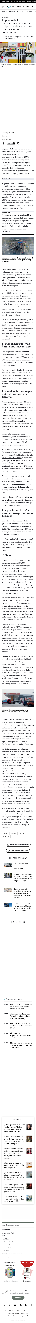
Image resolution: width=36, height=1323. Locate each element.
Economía (20, 11)
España (12, 11)
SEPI (3, 1236)
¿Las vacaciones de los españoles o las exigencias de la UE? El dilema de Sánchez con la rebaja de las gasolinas (23, 893)
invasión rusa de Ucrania (11, 458)
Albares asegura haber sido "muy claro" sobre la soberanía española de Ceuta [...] (21, 1016)
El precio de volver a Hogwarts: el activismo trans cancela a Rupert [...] (20, 1035)
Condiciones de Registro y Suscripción (18, 1313)
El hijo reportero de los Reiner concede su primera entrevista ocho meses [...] (21, 1045)
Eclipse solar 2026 (8, 1233)
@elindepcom (6, 136)
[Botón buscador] (33, 7)
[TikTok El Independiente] (31, 1305)
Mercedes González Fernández (12, 1254)
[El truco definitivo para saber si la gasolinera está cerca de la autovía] (18, 698)
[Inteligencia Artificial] (10, 1277)
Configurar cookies (24, 1316)
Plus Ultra (5, 1239)
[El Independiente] (18, 7)
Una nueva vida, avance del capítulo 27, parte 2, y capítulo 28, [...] (21, 1026)
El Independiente (8, 133)
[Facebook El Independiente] (9, 1305)
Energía (13, 833)
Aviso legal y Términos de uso (25, 1311)
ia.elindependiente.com (11, 1281)
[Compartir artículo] (3, 143)
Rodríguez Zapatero (8, 1242)
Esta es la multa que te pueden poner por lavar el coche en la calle (22, 866)
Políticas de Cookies (12, 1316)
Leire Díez (5, 1251)
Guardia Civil (6, 1248)
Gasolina (22, 833)
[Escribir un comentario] (18, 143)
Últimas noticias (14, 1)
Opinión (4, 11)
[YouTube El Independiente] (15, 1305)
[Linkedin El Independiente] (26, 1305)
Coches (5, 833)
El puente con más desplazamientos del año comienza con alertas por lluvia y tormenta (17, 259)
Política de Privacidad (9, 1311)
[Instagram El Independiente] (21, 1305)
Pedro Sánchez (7, 1245)
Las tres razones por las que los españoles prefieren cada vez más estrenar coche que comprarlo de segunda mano (23, 878)
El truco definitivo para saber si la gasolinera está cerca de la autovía (15, 711)
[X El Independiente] (4, 1305)
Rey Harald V (22, 1)
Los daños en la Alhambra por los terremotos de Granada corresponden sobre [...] (21, 1006)
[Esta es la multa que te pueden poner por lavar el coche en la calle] (8, 866)
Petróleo (6, 836)
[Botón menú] (3, 7)
